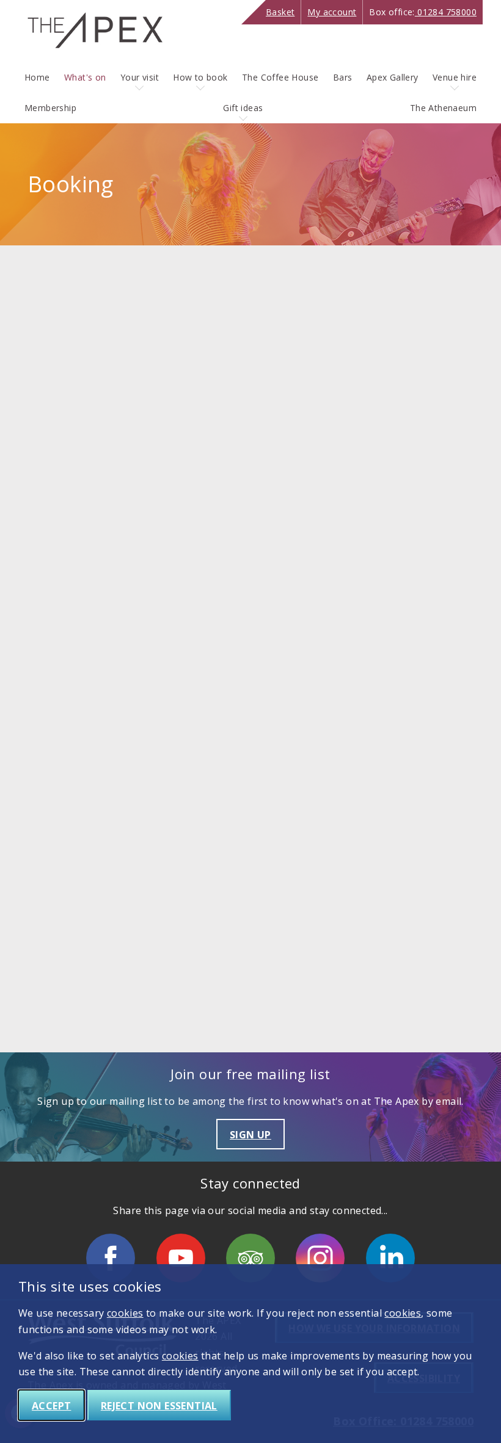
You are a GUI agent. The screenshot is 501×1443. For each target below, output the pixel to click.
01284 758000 (423, 12)
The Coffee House (280, 77)
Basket (280, 12)
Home (37, 77)
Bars (343, 77)
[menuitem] (37, 77)
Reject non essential (159, 1405)
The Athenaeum (443, 108)
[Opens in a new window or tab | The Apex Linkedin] (390, 1258)
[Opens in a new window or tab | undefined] (110, 1258)
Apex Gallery (393, 77)
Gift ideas (243, 108)
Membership (50, 108)
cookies (125, 1313)
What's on (85, 77)
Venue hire (455, 77)
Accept (51, 1405)
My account (331, 12)
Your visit (139, 77)
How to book (200, 77)
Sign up (250, 1134)
